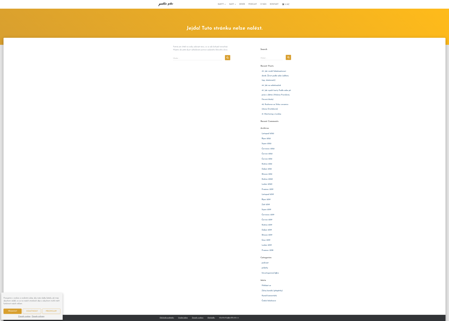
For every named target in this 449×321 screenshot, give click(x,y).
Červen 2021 (267, 159)
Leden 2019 (267, 245)
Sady (232, 4)
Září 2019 (266, 205)
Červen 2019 (267, 220)
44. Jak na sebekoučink (271, 85)
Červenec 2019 (268, 215)
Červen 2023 (267, 154)
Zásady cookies (24, 316)
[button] (225, 4)
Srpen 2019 (266, 210)
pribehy (265, 268)
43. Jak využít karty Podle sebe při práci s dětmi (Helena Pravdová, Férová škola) (276, 94)
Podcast (252, 4)
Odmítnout (32, 311)
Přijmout (12, 311)
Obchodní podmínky (167, 318)
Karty (221, 4)
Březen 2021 (267, 174)
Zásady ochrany (38, 316)
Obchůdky (211, 318)
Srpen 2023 (266, 144)
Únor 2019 (266, 240)
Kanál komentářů (269, 296)
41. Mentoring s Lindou (271, 114)
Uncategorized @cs (270, 273)
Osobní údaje (183, 318)
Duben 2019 (267, 230)
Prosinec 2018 (267, 250)
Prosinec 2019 (267, 189)
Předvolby (51, 311)
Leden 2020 (267, 184)
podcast (265, 263)
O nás (263, 4)
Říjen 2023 (266, 139)
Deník (242, 4)
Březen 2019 (267, 235)
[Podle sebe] (165, 4)
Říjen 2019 (266, 200)
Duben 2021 (267, 169)
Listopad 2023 (268, 134)
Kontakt (274, 4)
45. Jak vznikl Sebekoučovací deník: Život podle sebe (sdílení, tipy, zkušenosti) (275, 75)
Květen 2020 (267, 179)
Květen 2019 (267, 225)
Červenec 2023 (268, 149)
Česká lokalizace (269, 301)
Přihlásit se (266, 285)
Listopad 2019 (268, 194)
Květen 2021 (267, 164)
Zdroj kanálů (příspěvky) (272, 291)
